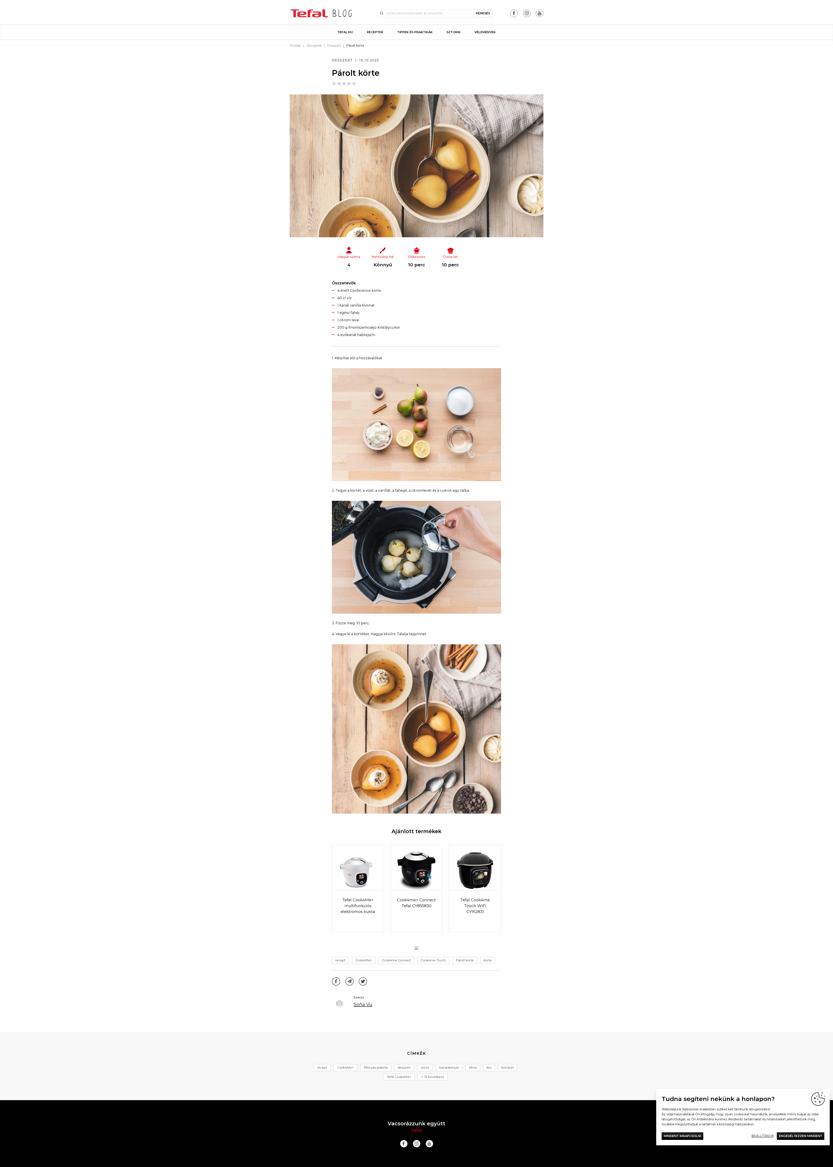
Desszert (334, 46)
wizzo (425, 1068)
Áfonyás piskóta (376, 1068)
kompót (508, 1068)
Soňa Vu (363, 1004)
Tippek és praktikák (415, 32)
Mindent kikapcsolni (682, 1136)
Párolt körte (465, 960)
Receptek (375, 32)
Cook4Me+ (363, 960)
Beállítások (762, 1136)
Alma (473, 1068)
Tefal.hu (345, 32)
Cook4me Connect (396, 960)
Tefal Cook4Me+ (399, 1077)
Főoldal (295, 46)
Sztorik (453, 32)
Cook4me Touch (433, 960)
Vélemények (485, 32)
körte (488, 960)
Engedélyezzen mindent (800, 1136)
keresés (483, 13)
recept (340, 960)
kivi (489, 1068)
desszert (404, 1068)
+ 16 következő (432, 1077)
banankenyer (449, 1068)
